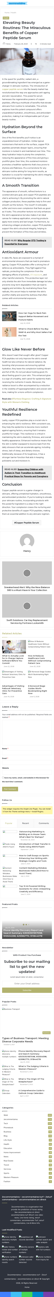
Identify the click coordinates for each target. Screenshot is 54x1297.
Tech (6, 1123)
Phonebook (8, 1128)
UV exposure (36, 274)
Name (5, 749)
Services (7, 1169)
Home (6, 13)
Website (5, 768)
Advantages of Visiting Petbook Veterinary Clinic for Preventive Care (13, 690)
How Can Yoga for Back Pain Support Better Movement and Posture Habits (33, 316)
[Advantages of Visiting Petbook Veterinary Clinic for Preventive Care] (14, 677)
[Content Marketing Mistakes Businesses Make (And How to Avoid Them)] (10, 875)
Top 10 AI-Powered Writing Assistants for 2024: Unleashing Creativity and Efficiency (34, 889)
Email (5, 758)
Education (8, 1148)
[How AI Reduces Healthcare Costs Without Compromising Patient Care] (40, 646)
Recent (25, 823)
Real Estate (8, 1161)
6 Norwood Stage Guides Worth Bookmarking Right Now (37, 690)
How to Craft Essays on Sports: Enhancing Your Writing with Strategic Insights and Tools (34, 858)
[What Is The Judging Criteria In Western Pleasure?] (9, 1070)
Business (7, 1132)
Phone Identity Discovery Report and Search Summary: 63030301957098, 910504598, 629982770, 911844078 (23, 933)
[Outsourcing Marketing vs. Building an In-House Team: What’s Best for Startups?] (10, 835)
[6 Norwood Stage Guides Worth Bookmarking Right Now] (40, 677)
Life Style (8, 1140)
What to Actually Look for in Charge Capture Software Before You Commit (13, 659)
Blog (5, 1136)
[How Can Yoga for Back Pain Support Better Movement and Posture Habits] (9, 316)
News (6, 1157)
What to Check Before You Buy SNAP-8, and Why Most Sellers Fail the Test (35, 332)
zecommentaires (11, 1119)
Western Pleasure (11, 1177)
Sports (6, 1173)
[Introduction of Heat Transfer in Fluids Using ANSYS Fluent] (10, 847)
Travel (6, 1165)
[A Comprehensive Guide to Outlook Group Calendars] (9, 1094)
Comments (44, 823)
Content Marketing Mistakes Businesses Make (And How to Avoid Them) (33, 871)
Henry (8, 44)
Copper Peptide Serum (27, 522)
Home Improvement (12, 1152)
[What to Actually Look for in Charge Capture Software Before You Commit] (14, 646)
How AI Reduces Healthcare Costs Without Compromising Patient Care (39, 659)
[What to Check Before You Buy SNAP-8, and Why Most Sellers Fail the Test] (9, 332)
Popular (8, 823)
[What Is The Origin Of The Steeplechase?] (9, 1082)
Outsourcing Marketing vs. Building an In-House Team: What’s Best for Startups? (32, 834)
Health (13, 13)
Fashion (7, 1181)
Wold (6, 1115)
